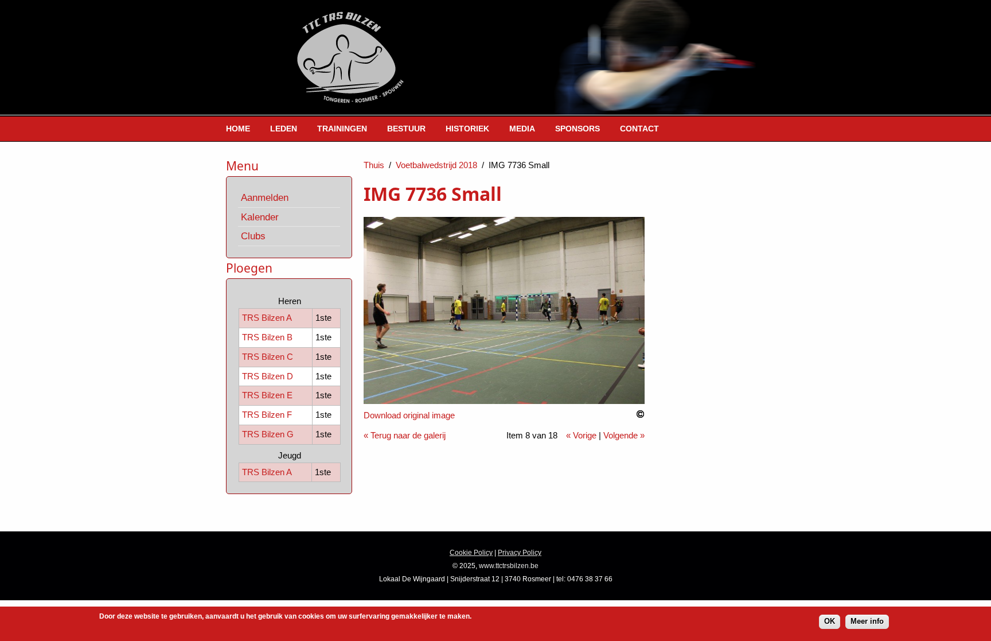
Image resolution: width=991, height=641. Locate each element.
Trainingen (342, 128)
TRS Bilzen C (267, 357)
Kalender (260, 217)
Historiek (467, 128)
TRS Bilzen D (267, 376)
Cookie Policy (471, 553)
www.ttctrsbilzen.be (509, 566)
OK (829, 621)
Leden (283, 128)
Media (522, 128)
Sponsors (577, 128)
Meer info (867, 621)
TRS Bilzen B (267, 337)
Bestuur (406, 128)
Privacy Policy (519, 553)
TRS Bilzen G (268, 434)
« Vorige (581, 435)
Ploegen (249, 268)
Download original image (409, 415)
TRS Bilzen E (267, 395)
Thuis (374, 165)
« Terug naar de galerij (405, 435)
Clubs (253, 236)
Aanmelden (264, 197)
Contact (639, 128)
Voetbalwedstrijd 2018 (436, 165)
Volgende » (624, 435)
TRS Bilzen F (267, 414)
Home (238, 128)
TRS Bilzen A (267, 318)
